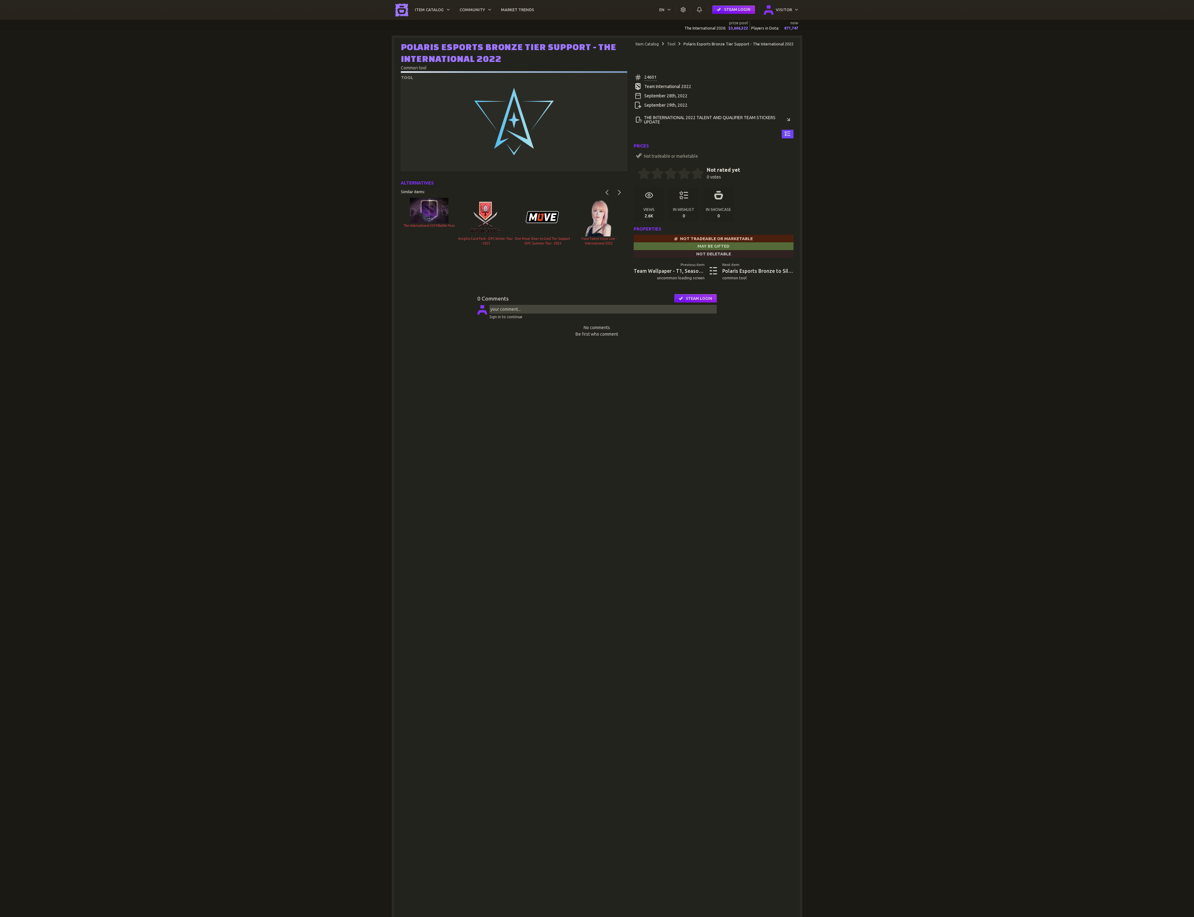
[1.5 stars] (654, 174)
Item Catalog (647, 44)
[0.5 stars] (640, 174)
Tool (671, 44)
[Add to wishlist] (787, 134)
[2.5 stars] (667, 174)
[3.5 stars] (681, 174)
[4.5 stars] (694, 174)
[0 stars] (636, 174)
